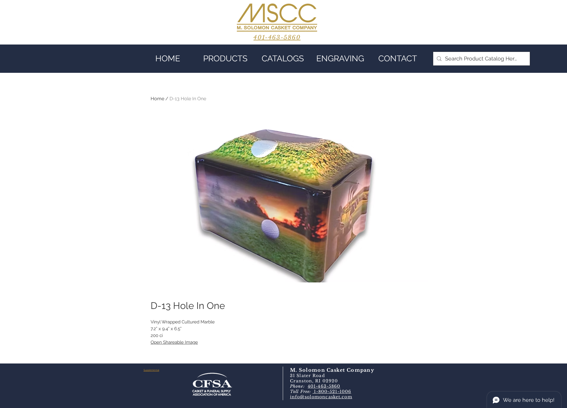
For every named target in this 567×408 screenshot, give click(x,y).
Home (157, 98)
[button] (225, 59)
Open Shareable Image (174, 342)
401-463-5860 (324, 386)
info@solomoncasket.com (321, 396)
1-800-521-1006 (331, 391)
